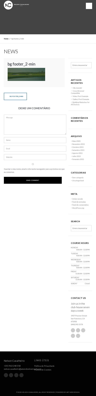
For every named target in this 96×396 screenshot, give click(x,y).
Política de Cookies (42, 370)
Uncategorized (78, 180)
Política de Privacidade (44, 366)
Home (6, 39)
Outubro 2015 (78, 147)
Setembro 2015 (78, 150)
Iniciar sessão (77, 199)
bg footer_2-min (16, 96)
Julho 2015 (76, 156)
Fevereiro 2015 (78, 159)
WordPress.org (78, 208)
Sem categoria (77, 177)
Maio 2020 (76, 141)
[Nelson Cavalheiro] (16, 5)
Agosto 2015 (77, 153)
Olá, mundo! (77, 88)
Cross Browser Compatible (77, 92)
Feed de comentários (80, 205)
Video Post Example (80, 96)
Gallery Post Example (81, 99)
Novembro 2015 (78, 144)
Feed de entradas (79, 202)
